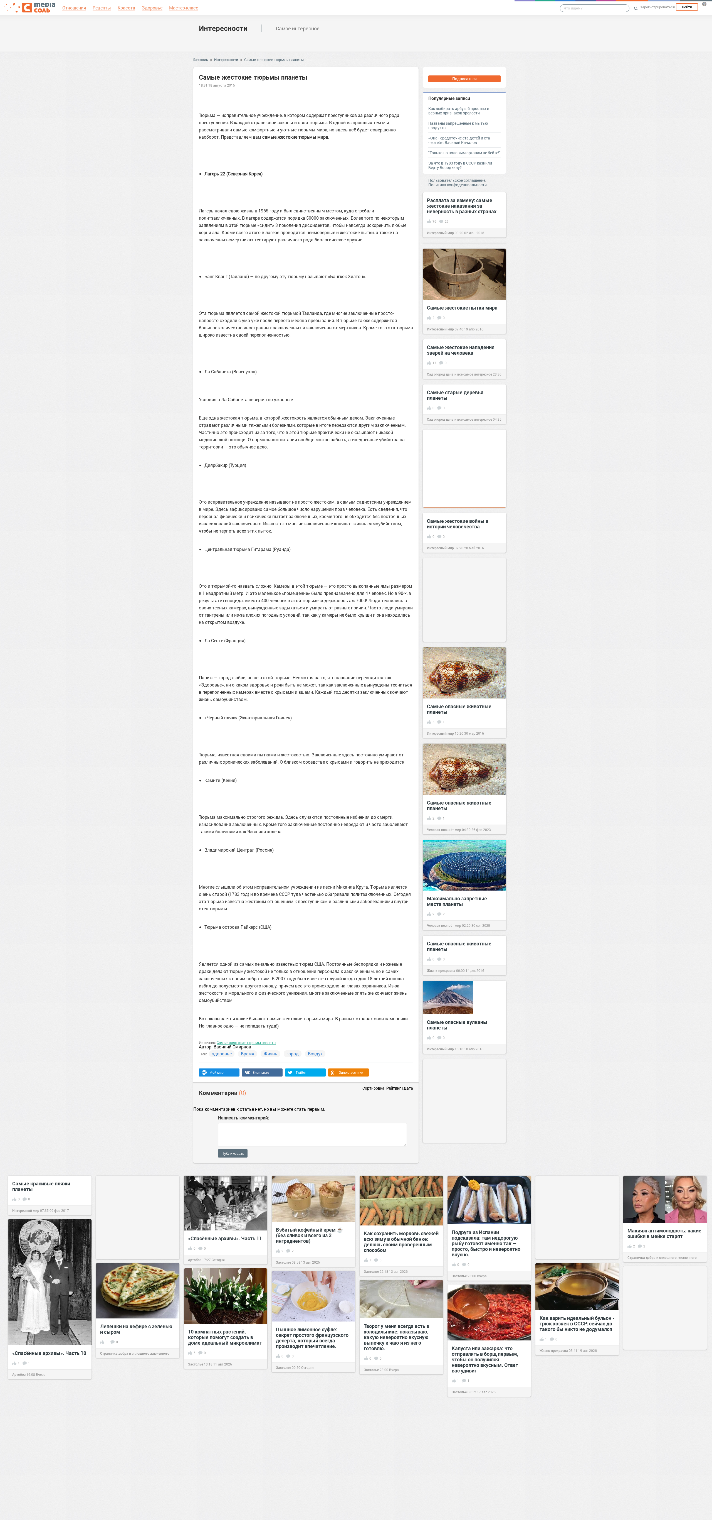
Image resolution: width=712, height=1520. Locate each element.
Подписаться (464, 78)
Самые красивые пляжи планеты (41, 1186)
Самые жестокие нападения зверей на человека (461, 350)
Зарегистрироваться (657, 6)
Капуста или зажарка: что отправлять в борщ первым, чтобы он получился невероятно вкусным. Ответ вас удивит (485, 1359)
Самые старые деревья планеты (455, 395)
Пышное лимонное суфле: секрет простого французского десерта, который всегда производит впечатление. (312, 1338)
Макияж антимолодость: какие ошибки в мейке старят (664, 1233)
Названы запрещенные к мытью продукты (458, 125)
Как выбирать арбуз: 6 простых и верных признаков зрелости (458, 111)
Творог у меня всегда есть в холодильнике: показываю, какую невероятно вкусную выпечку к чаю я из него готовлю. (396, 1337)
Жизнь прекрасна (441, 970)
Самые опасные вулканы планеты (457, 1024)
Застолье (283, 1262)
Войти (687, 6)
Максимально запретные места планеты (457, 901)
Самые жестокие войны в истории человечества (457, 523)
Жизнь (270, 1053)
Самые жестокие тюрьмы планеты (274, 59)
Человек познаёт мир (444, 829)
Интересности (223, 28)
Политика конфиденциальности (457, 184)
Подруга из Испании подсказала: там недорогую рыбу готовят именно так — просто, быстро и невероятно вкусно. (486, 1243)
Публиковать (232, 1153)
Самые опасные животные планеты (459, 709)
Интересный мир (440, 233)
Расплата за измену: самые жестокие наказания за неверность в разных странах (461, 205)
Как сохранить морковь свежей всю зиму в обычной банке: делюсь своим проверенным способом (401, 1241)
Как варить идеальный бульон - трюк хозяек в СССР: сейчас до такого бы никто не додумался (577, 1323)
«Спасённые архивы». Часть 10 (49, 1353)
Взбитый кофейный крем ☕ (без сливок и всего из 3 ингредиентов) (309, 1235)
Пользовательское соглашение (456, 180)
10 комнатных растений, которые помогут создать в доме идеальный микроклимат (225, 1337)
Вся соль (200, 59)
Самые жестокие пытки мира (462, 307)
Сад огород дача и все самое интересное (459, 374)
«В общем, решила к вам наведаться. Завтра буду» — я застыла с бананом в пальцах (575, 1484)
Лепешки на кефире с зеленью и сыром (136, 1329)
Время (247, 1053)
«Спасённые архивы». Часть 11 (225, 1238)
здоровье (222, 1053)
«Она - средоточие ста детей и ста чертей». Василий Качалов (459, 140)
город (292, 1053)
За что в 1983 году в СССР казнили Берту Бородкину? (460, 165)
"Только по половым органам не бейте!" (464, 152)
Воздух (315, 1053)
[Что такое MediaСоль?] (704, 4)
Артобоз (194, 1259)
